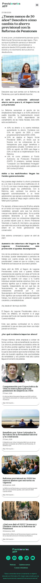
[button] (37, 5)
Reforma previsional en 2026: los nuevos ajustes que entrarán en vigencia (19, 480)
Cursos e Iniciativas (21, 568)
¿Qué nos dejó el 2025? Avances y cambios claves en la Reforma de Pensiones (20, 526)
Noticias (13, 565)
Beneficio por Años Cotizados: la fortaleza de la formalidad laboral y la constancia (20, 434)
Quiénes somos (24, 565)
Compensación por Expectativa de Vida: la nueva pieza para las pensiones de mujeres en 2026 (20, 388)
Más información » (8, 403)
